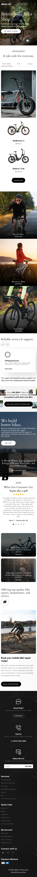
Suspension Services (8, 783)
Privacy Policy (6, 821)
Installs (3, 792)
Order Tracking (6, 839)
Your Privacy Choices (8, 799)
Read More (8, 368)
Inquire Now (18, 180)
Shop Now (18, 554)
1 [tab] (13, 524)
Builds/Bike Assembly (8, 789)
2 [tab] (16, 524)
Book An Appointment (23, 4)
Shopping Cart (6, 843)
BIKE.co (17, 870)
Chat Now (18, 716)
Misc (2, 795)
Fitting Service (6, 780)
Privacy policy (21, 872)
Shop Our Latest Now (18, 470)
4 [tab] (21, 524)
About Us (4, 808)
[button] (35, 4)
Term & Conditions (7, 824)
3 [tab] (18, 524)
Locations (4, 814)
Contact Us (5, 817)
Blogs (3, 811)
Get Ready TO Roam (11, 31)
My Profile (4, 833)
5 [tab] (24, 524)
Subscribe (28, 766)
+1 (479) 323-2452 (18, 741)
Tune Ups (4, 786)
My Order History (7, 836)
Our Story (8, 443)
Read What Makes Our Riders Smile (18, 404)
